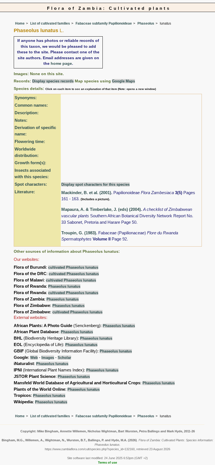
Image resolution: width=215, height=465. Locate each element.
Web (34, 358)
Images (47, 358)
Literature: (25, 191)
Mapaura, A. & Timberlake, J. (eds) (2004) (101, 209)
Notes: (21, 120)
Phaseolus (145, 23)
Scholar (64, 358)
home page (61, 63)
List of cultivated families (50, 23)
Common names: (31, 105)
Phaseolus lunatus (64, 286)
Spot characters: (31, 184)
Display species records (53, 81)
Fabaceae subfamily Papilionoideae (104, 23)
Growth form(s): (30, 162)
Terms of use (107, 462)
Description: (27, 112)
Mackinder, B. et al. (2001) (86, 192)
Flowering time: (30, 141)
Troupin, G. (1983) (78, 232)
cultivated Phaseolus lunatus (73, 267)
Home (20, 23)
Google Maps (123, 81)
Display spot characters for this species (95, 184)
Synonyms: (26, 97)
